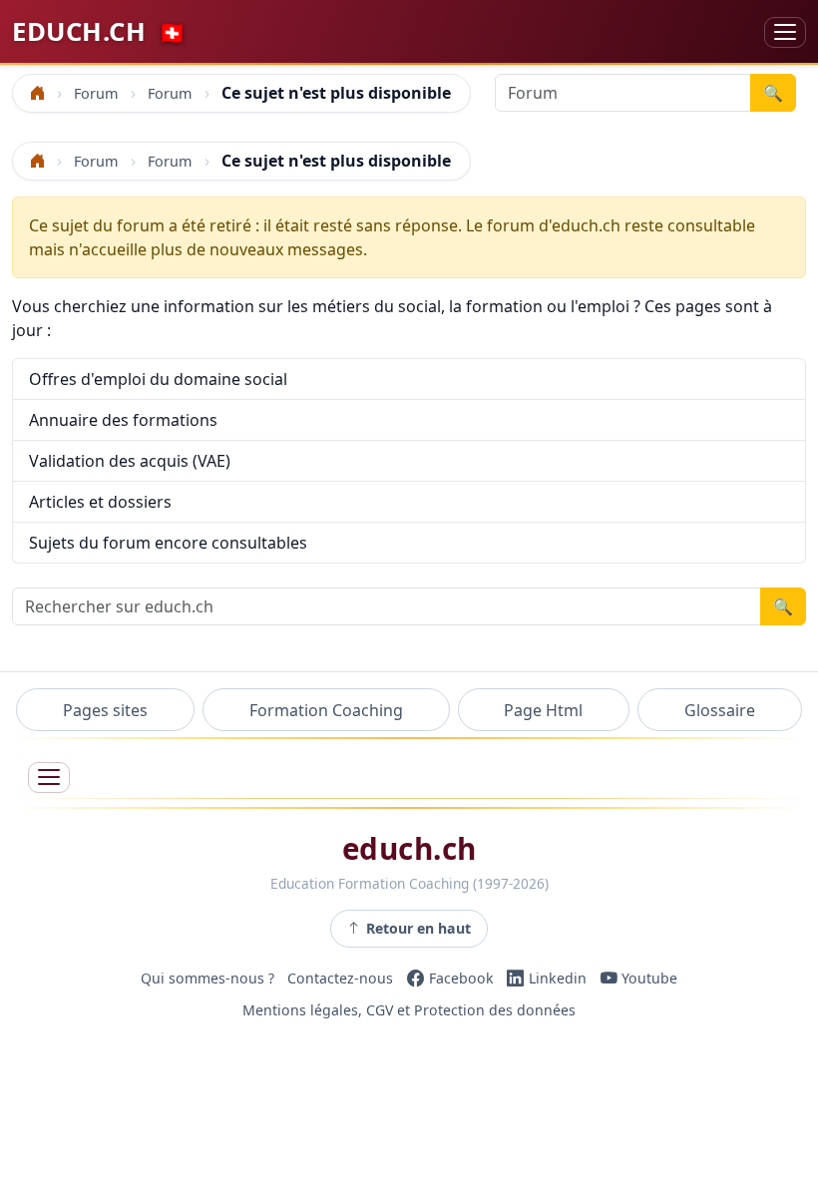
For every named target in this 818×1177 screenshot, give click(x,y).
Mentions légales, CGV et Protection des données (409, 1009)
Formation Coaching (326, 710)
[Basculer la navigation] (785, 32)
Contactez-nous (340, 978)
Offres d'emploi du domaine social (158, 379)
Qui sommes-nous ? (207, 978)
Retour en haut (418, 928)
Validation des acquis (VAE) (129, 461)
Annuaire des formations (123, 420)
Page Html (543, 710)
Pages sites (105, 710)
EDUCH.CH (99, 31)
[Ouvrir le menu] (49, 777)
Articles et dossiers (100, 502)
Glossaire (719, 710)
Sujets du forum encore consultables (168, 543)
